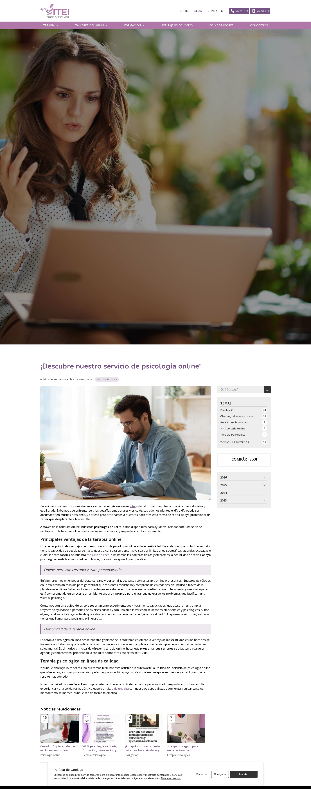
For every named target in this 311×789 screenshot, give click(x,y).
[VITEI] (54, 11)
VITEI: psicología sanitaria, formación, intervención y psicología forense (99, 748)
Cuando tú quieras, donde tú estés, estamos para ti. (59, 748)
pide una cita (120, 689)
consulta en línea (98, 555)
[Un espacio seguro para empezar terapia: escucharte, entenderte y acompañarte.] (186, 728)
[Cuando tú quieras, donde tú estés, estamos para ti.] (59, 728)
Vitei (133, 506)
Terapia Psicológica (94, 754)
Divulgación (131, 754)
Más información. (171, 778)
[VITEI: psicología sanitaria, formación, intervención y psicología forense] (101, 728)
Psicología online (107, 379)
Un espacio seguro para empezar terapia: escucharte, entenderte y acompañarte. (183, 748)
